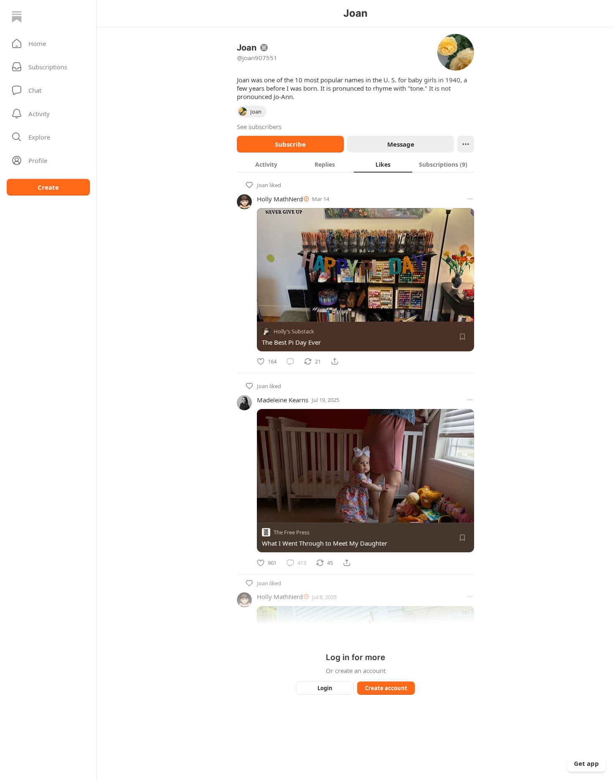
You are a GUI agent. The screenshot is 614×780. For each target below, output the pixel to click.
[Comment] (290, 361)
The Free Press (292, 532)
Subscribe (290, 144)
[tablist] (355, 164)
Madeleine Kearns (282, 400)
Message (400, 144)
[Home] (17, 17)
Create (48, 187)
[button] (48, 43)
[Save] (462, 336)
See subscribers (259, 126)
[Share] (334, 361)
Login (324, 688)
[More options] (470, 199)
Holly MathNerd (280, 199)
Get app (586, 763)
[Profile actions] (465, 144)
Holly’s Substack (294, 331)
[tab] (266, 164)
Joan (262, 185)
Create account (386, 688)
